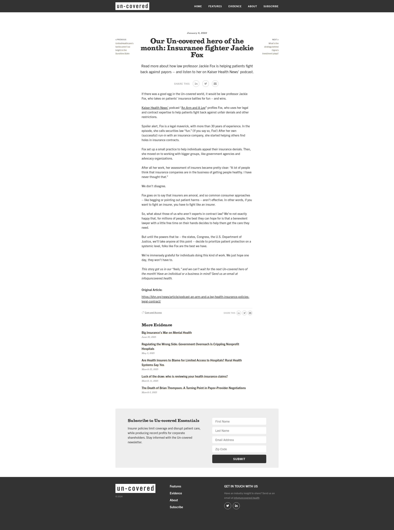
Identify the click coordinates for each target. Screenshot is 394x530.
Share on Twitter (205, 83)
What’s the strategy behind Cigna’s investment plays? (270, 48)
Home (198, 6)
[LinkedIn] (236, 505)
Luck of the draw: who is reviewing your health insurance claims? (185, 376)
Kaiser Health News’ (155, 107)
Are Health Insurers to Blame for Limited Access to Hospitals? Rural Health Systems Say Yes (192, 362)
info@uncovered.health (246, 497)
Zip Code (217, 420)
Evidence (235, 6)
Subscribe (271, 6)
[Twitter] (227, 505)
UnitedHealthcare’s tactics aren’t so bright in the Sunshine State (123, 48)
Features (215, 6)
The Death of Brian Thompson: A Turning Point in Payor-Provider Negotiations (194, 388)
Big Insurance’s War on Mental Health (167, 332)
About (252, 6)
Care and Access (153, 312)
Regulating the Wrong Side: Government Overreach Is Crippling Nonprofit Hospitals (190, 346)
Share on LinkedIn (196, 83)
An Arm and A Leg (193, 107)
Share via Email (215, 83)
